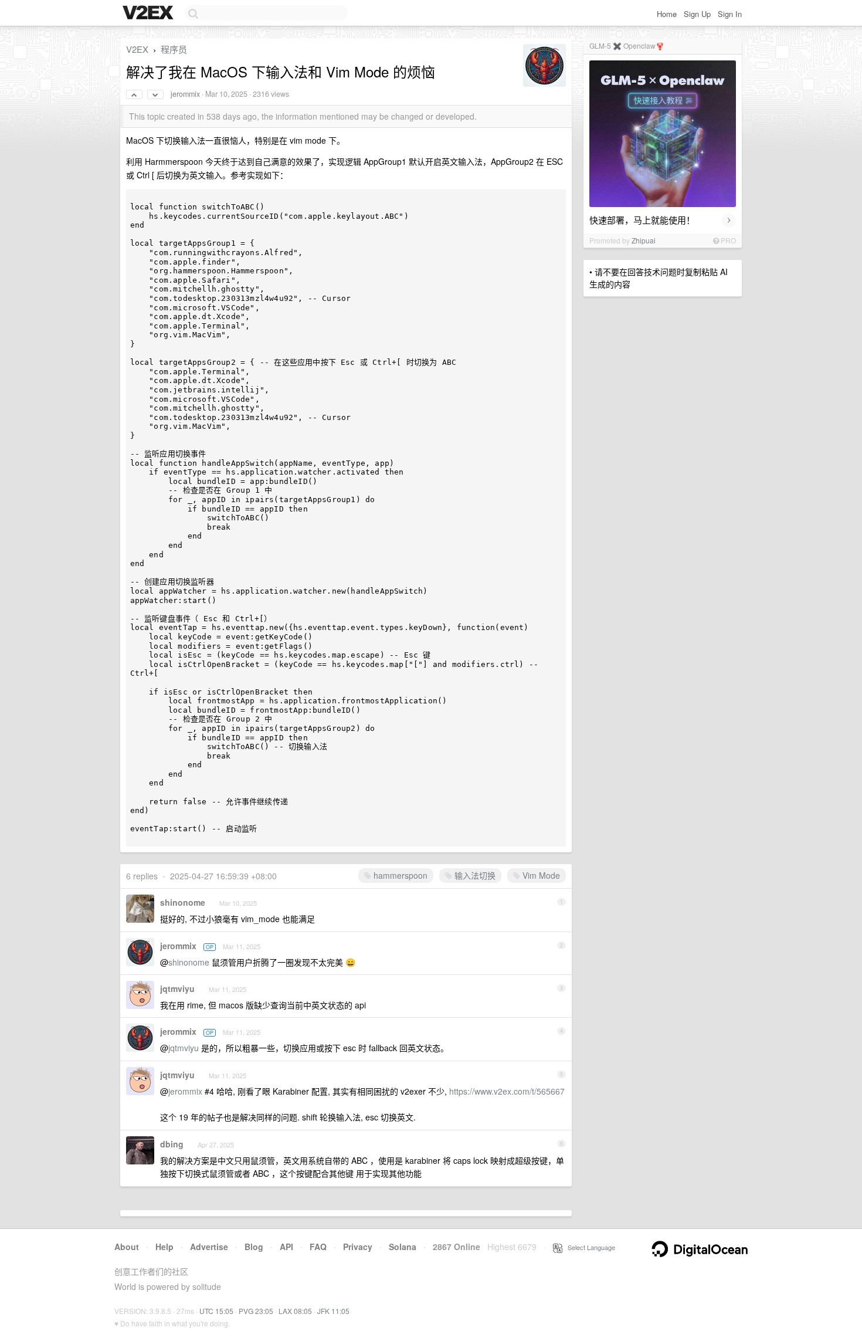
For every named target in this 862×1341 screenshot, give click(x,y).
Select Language (588, 1247)
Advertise (209, 1246)
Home (667, 13)
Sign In (730, 13)
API (286, 1246)
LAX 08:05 (295, 1311)
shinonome (182, 902)
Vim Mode (540, 875)
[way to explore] (149, 13)
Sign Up (697, 13)
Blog (254, 1246)
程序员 (174, 49)
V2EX (137, 49)
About (126, 1246)
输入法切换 (474, 875)
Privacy (357, 1246)
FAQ (318, 1246)
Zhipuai (644, 240)
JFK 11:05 (333, 1311)
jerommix (185, 94)
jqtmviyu (177, 988)
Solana (402, 1246)
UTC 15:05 (216, 1311)
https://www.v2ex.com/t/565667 (507, 1091)
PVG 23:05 (256, 1311)
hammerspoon (399, 875)
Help (164, 1246)
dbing (172, 1144)
